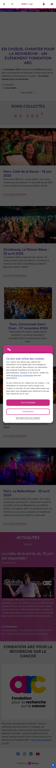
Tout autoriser (28, 402)
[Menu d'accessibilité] (53, 765)
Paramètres (28, 411)
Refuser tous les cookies (28, 418)
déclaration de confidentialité (22, 375)
